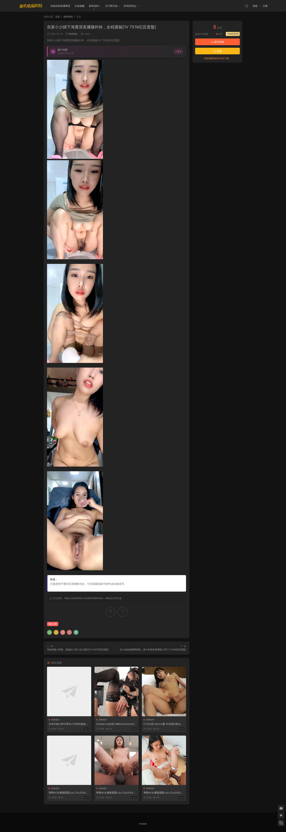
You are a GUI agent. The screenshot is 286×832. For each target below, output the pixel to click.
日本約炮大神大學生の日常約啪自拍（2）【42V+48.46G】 (68, 724)
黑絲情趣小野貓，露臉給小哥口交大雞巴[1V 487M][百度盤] (78, 649)
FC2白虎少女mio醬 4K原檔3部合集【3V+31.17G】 (163, 724)
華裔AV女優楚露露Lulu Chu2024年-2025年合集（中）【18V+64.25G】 (116, 792)
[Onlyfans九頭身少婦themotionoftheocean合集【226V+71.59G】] (117, 691)
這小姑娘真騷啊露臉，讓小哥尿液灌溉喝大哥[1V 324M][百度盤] (153, 649)
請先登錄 (219, 41)
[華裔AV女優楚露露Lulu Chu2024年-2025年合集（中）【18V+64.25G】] (117, 760)
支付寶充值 (111, 5)
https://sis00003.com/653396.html (83, 598)
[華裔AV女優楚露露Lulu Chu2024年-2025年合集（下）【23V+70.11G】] (164, 760)
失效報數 (80, 5)
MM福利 (143, 824)
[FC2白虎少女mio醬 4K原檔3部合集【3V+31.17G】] (164, 691)
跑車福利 (94, 5)
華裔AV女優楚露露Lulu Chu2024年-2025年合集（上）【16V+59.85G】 (69, 792)
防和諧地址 (130, 5)
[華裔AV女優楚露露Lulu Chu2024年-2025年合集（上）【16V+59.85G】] (69, 760)
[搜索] (246, 5)
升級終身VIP (232, 34)
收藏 (219, 51)
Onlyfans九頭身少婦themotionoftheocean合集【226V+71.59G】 (116, 724)
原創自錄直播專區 (60, 5)
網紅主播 (53, 624)
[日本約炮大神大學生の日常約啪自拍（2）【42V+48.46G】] (69, 691)
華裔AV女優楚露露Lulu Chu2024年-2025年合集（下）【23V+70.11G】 (163, 792)
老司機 (31, 6)
